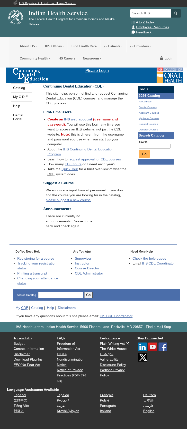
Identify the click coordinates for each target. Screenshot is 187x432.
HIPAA (62, 354)
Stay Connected (150, 338)
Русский (63, 400)
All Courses (145, 101)
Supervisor (83, 258)
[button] (175, 13)
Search (143, 141)
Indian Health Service (58, 12)
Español (20, 395)
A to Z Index (145, 22)
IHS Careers (66, 58)
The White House (113, 349)
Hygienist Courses (149, 118)
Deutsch (149, 395)
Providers (139, 46)
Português (108, 406)
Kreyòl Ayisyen (68, 411)
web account (78, 119)
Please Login (97, 70)
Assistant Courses (149, 112)
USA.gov (106, 354)
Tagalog (63, 395)
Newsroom (91, 58)
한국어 (19, 411)
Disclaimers (67, 308)
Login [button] (168, 58)
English (148, 411)
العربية (61, 406)
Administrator (89, 273)
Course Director (87, 268)
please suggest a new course (68, 200)
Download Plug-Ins (28, 359)
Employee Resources (152, 27)
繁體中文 (20, 400)
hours (73, 164)
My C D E (20, 97)
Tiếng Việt (21, 406)
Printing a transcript (32, 273)
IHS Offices (53, 46)
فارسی (148, 406)
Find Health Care (84, 46)
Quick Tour (70, 169)
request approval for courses (95, 159)
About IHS (27, 46)
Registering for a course (35, 258)
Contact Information (29, 349)
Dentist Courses (148, 107)
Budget (19, 343)
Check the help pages (149, 258)
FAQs (61, 338)
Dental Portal (18, 117)
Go (144, 154)
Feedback (143, 32)
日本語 (148, 400)
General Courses (148, 129)
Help (16, 106)
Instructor (82, 263)
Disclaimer (22, 354)
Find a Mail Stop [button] (158, 327)
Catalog (19, 88)
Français (106, 395)
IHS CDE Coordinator (158, 263)
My (22, 308)
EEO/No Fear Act (27, 365)
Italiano (105, 411)
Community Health (34, 58)
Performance (110, 338)
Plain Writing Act (112, 343)
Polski (104, 400)
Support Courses (148, 124)
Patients (112, 46)
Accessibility (23, 338)
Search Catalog (26, 295)
